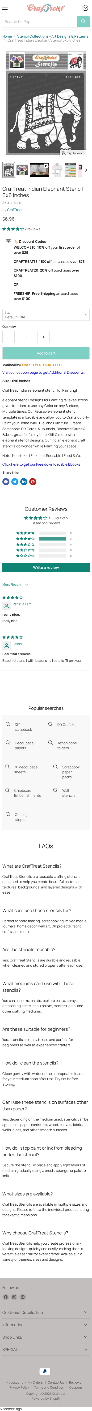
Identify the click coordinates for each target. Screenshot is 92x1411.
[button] (13, 228)
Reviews (75, 1382)
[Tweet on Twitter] (14, 481)
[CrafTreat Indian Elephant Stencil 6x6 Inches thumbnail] (40, 169)
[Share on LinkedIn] (23, 481)
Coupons (76, 1387)
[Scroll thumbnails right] (85, 170)
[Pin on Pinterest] (32, 481)
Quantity (9, 327)
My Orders (35, 1382)
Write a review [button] (46, 567)
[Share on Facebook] (5, 481)
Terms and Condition (49, 1387)
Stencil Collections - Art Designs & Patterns (52, 36)
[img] (12, 597)
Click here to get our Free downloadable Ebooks (41, 464)
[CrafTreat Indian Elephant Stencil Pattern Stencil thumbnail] (9, 169)
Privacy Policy (19, 1387)
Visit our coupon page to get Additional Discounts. (43, 372)
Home (7, 36)
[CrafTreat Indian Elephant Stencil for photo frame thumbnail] (22, 169)
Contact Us (56, 1382)
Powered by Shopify (46, 1398)
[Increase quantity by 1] (44, 337)
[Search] (83, 21)
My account (14, 1382)
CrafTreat (15, 209)
